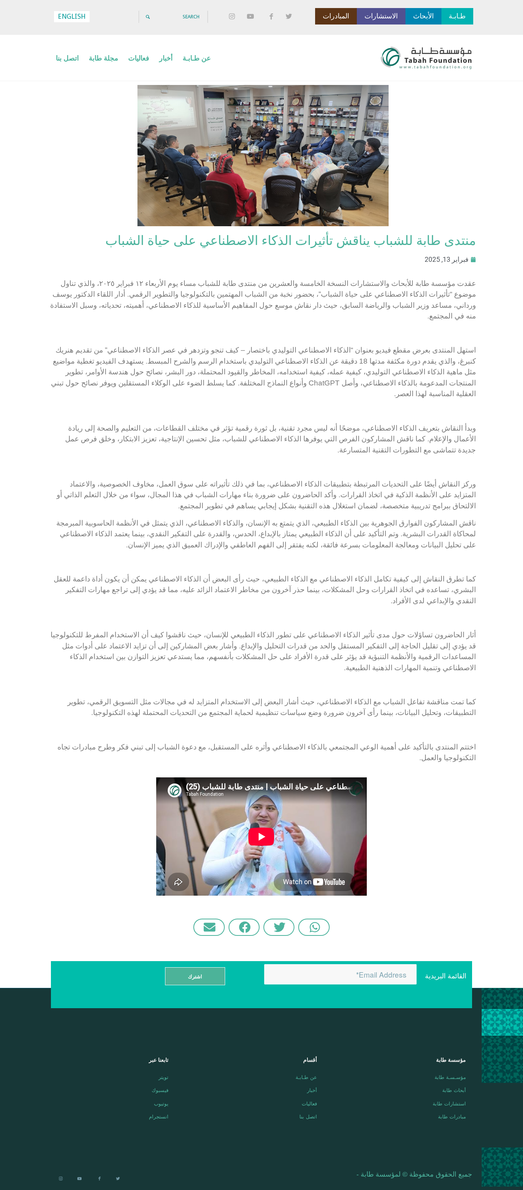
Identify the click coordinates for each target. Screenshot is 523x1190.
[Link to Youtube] (252, 17)
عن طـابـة (306, 1077)
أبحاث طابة (454, 1090)
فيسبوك (160, 1090)
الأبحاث (423, 16)
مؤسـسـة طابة (450, 1077)
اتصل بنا (308, 1116)
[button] (313, 927)
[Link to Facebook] (271, 17)
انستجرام (158, 1116)
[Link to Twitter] (290, 17)
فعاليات (309, 1103)
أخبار (312, 1090)
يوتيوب (161, 1103)
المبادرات (336, 16)
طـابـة (457, 16)
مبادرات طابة (452, 1116)
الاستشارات (381, 16)
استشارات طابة (449, 1103)
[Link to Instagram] (232, 17)
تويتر (163, 1077)
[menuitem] (197, 58)
